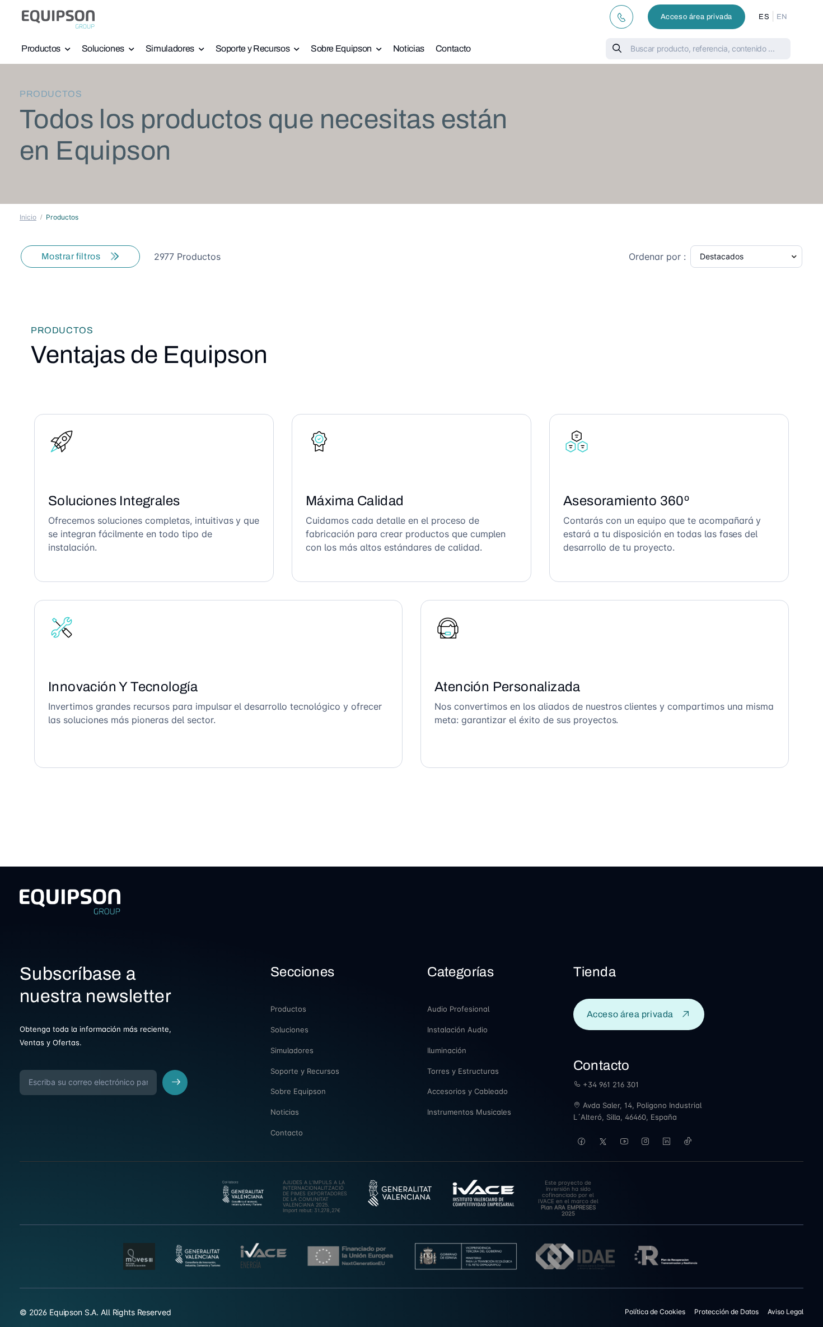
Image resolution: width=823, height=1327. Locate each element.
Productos (40, 48)
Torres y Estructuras (463, 1071)
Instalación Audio (457, 1029)
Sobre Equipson (341, 48)
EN (782, 17)
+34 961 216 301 (610, 1084)
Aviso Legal (785, 1311)
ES (764, 17)
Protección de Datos (726, 1311)
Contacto (453, 48)
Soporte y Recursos (253, 48)
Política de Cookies (655, 1311)
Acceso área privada (696, 17)
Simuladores (170, 48)
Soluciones (103, 48)
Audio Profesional (458, 1008)
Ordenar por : (657, 256)
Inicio (28, 217)
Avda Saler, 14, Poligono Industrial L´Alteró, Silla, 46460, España (637, 1111)
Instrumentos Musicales (469, 1111)
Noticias (408, 48)
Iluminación (446, 1050)
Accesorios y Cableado (467, 1091)
